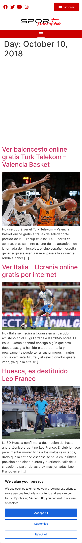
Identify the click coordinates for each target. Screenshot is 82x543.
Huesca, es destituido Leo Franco (35, 374)
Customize (41, 523)
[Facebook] (5, 6)
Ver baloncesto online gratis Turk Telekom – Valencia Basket (34, 157)
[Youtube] (19, 6)
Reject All (41, 534)
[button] (41, 34)
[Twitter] (12, 6)
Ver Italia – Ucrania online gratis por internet (40, 270)
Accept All (41, 513)
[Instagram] (26, 6)
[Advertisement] (41, 103)
